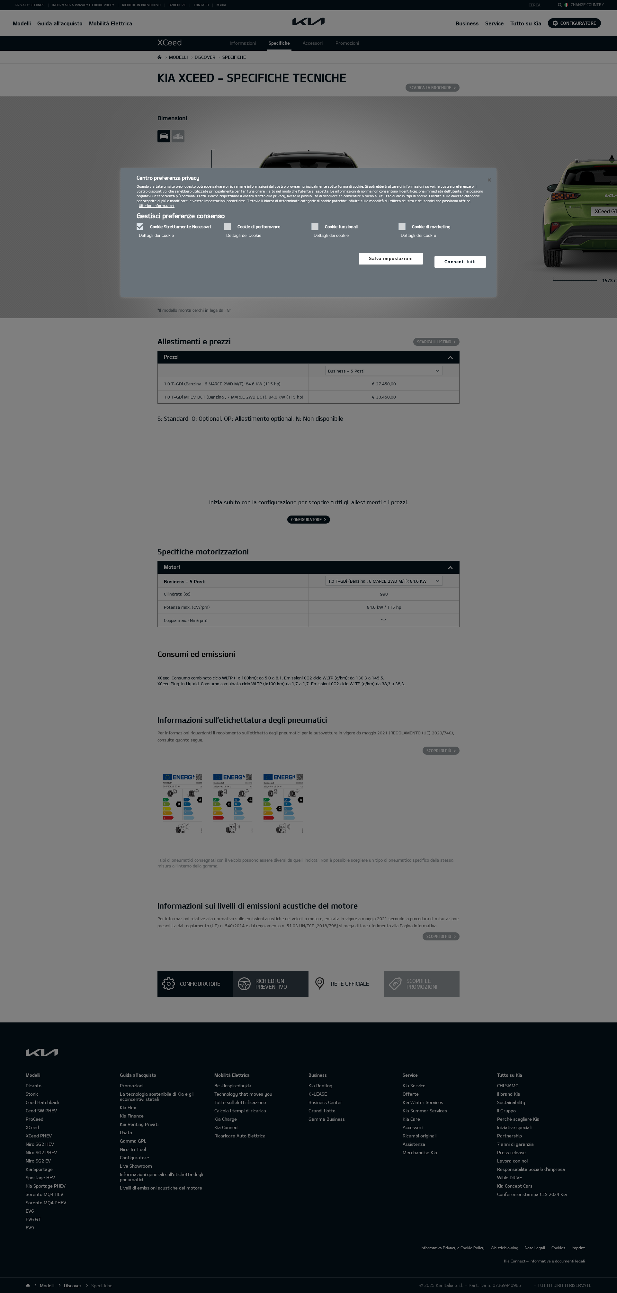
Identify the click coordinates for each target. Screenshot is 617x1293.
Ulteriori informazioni (156, 205)
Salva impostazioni (391, 258)
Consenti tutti (460, 261)
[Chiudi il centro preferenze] (489, 180)
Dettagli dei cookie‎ (156, 235)
